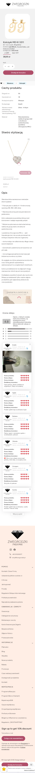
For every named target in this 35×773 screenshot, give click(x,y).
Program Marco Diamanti (11, 696)
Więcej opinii (17, 514)
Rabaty (4, 665)
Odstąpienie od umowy (10, 616)
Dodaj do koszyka (18, 73)
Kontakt (4, 682)
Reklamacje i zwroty (9, 620)
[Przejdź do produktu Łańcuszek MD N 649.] (17, 155)
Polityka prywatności (9, 598)
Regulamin (24, 743)
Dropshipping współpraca (11, 709)
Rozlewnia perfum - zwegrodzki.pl (1, 83)
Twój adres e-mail (7, 733)
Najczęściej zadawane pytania (12, 602)
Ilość (4, 62)
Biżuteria (10, 83)
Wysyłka (4, 656)
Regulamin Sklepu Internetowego (13, 593)
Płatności (5, 647)
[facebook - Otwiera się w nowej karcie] (14, 549)
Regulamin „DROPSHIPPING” (12, 722)
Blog (3, 651)
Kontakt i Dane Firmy (9, 571)
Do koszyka (23, 173)
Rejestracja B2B (7, 700)
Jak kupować (6, 584)
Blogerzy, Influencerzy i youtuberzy (14, 718)
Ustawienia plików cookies (11, 576)
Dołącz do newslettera (13, 738)
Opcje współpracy (8, 705)
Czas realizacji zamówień (10, 673)
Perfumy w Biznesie (9, 713)
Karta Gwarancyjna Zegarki (11, 624)
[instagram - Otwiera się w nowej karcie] (11, 549)
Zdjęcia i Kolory (7, 633)
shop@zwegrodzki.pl (18, 557)
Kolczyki (22, 83)
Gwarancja (5, 611)
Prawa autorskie (7, 638)
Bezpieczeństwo (7, 629)
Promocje (5, 669)
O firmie (4, 580)
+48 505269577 (17, 554)
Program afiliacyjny (8, 691)
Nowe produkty (7, 660)
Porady (4, 589)
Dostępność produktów (10, 678)
